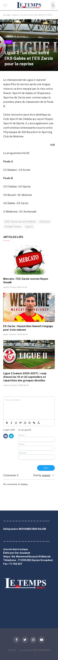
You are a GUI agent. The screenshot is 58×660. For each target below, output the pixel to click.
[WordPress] (11, 436)
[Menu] (5, 5)
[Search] (53, 5)
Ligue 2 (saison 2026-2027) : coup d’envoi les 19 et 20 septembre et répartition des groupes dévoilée (24, 377)
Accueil (6, 15)
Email (21, 444)
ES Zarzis (45, 221)
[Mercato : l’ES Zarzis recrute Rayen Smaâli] (29, 260)
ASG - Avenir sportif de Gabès (20, 221)
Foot (8, 42)
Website (22, 453)
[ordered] (25, 423)
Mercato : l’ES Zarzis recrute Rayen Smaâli (25, 280)
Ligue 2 (29, 226)
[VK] (5, 436)
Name (22, 435)
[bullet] (29, 423)
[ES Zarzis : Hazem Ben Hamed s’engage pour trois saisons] (29, 307)
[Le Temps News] (29, 5)
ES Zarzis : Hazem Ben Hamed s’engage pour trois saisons (28, 328)
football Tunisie (13, 226)
